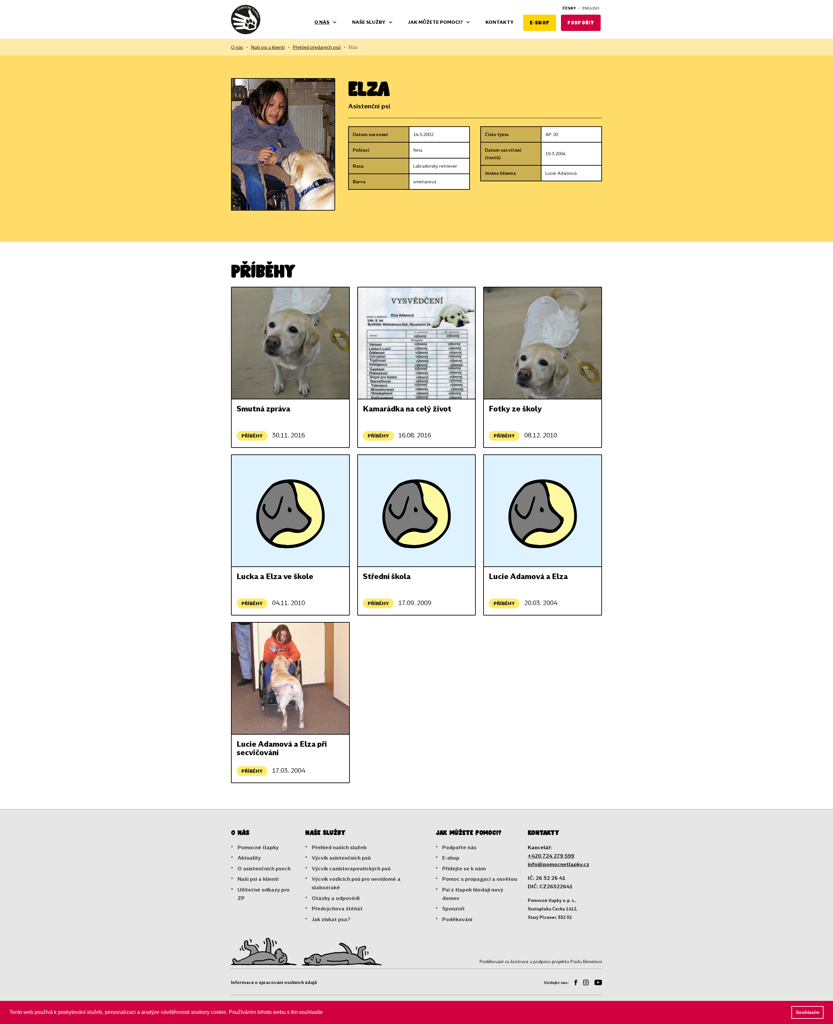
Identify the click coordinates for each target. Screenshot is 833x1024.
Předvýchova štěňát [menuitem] (337, 908)
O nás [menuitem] (321, 22)
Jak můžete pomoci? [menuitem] (435, 22)
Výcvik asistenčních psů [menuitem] (341, 857)
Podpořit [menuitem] (580, 23)
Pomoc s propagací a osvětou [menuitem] (479, 879)
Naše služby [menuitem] (368, 22)
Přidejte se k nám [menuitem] (464, 868)
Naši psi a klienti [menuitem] (258, 879)
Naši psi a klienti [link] (268, 47)
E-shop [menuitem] (540, 23)
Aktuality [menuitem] (249, 857)
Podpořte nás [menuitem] (459, 847)
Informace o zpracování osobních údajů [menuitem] (274, 982)
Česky (569, 8)
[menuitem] (573, 983)
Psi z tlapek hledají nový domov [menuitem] (472, 893)
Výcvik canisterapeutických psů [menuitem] (351, 868)
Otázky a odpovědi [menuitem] (336, 898)
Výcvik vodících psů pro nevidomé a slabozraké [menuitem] (356, 883)
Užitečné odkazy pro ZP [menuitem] (264, 893)
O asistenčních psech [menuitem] (264, 868)
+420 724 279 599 (551, 855)
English (590, 8)
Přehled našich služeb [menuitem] (339, 847)
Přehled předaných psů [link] (317, 47)
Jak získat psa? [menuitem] (331, 919)
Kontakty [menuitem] (499, 22)
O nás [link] (237, 47)
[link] (245, 19)
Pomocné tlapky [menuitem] (258, 847)
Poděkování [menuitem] (457, 919)
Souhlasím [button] (807, 1012)
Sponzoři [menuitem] (453, 908)
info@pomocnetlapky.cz (558, 864)
